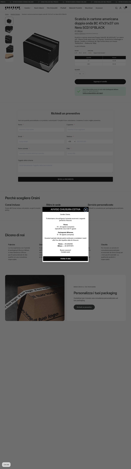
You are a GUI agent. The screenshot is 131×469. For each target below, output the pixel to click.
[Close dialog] (86, 210)
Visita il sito (65, 259)
